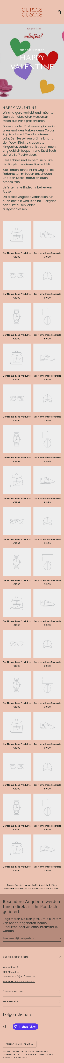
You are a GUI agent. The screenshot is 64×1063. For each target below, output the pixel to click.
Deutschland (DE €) (18, 1044)
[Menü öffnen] (8, 12)
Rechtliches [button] (10, 1001)
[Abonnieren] (58, 938)
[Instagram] (4, 1026)
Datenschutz (11, 1054)
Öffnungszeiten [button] (13, 991)
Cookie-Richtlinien (33, 1054)
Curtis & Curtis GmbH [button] (16, 957)
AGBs (49, 1054)
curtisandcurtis (16, 1051)
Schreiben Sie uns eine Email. (19, 981)
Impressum (42, 1051)
